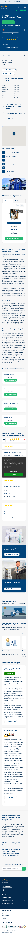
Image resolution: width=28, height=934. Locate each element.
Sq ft (17, 205)
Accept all (13, 474)
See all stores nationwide (14, 873)
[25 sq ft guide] (18, 211)
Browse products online (12, 554)
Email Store (8, 73)
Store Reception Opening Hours (14, 80)
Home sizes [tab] (8, 201)
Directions (9, 118)
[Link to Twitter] (6, 922)
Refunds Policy (5, 915)
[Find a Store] (22, 7)
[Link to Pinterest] (9, 922)
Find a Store (8, 886)
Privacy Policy (5, 912)
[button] (14, 134)
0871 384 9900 (10, 714)
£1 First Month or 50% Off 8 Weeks (14, 30)
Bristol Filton (8, 417)
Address (8, 56)
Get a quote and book (12, 238)
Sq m (22, 205)
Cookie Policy (7, 467)
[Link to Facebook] (3, 922)
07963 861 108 (11, 797)
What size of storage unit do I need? (12, 844)
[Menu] (25, 7)
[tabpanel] (14, 223)
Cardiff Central (9, 374)
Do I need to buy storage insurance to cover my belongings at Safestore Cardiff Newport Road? (11, 852)
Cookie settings (13, 471)
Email (8, 802)
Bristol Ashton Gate (10, 389)
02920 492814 (9, 70)
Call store (11, 47)
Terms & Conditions (6, 910)
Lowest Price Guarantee (11, 33)
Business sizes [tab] (19, 201)
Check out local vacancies (13, 589)
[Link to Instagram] (14, 922)
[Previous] (5, 206)
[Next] (10, 206)
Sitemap (4, 918)
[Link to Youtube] (11, 922)
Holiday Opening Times (13, 113)
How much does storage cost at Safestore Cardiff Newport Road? (11, 818)
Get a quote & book (11, 380)
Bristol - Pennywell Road (11, 403)
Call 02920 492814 (10, 890)
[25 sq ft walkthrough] (21, 211)
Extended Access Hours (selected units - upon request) (13, 106)
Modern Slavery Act (6, 917)
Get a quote (7, 22)
